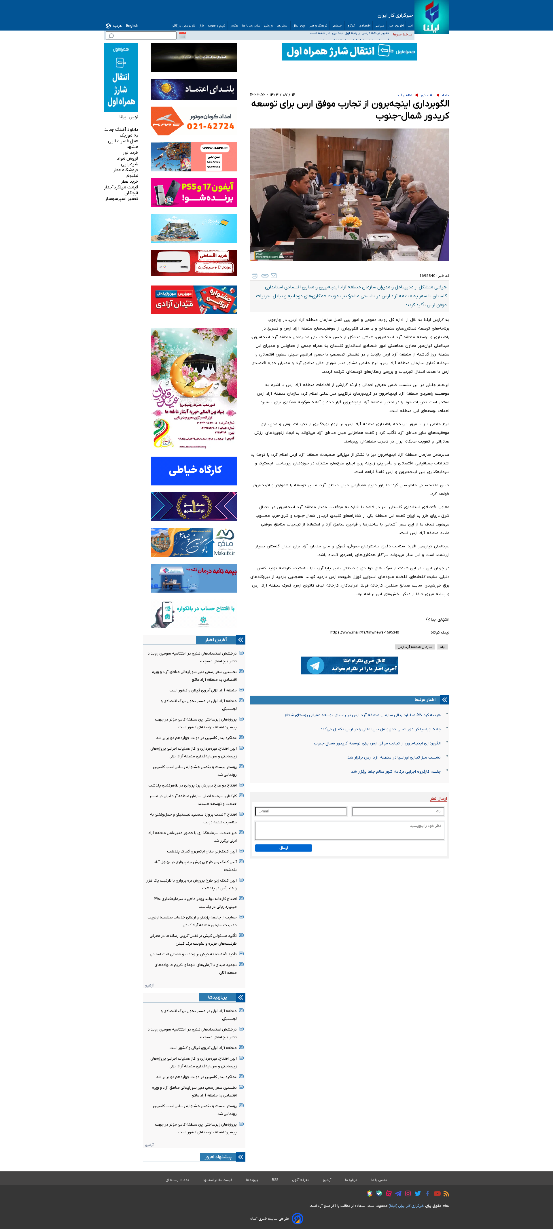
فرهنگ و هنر (318, 26)
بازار (201, 26)
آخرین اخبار (396, 26)
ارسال (283, 848)
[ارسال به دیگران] (273, 276)
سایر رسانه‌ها (251, 26)
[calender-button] (183, 35)
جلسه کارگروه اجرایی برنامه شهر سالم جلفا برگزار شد (396, 771)
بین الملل (298, 26)
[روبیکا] (368, 1194)
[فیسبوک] (426, 1194)
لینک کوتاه (440, 632)
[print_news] (254, 276)
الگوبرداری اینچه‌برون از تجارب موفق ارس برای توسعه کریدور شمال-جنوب (377, 743)
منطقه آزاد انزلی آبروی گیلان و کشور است (203, 690)
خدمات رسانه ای (178, 1180)
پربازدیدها (217, 997)
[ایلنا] (431, 17)
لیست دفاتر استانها (217, 1180)
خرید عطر (129, 181)
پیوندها (252, 1180)
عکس (234, 26)
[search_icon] (111, 36)
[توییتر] (416, 1194)
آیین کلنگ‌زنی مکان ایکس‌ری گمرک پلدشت (202, 851)
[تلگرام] (397, 1194)
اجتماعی (337, 26)
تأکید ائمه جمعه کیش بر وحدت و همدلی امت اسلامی (193, 954)
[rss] (445, 1194)
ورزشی (268, 26)
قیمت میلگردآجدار (121, 187)
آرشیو (149, 985)
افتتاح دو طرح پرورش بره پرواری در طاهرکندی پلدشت (192, 785)
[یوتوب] (436, 1194)
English (132, 25)
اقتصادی (365, 26)
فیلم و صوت (217, 26)
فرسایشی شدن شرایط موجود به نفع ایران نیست (351, 34)
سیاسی (379, 26)
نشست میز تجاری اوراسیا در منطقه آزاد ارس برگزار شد (394, 757)
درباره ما (351, 1180)
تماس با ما (379, 1180)
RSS (275, 1180)
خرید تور (130, 153)
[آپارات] (387, 1194)
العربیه (118, 25)
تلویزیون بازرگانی (183, 26)
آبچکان (131, 193)
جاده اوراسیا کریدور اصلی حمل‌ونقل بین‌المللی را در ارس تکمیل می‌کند (380, 729)
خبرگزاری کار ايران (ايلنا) (406, 1205)
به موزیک (129, 135)
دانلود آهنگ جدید (121, 130)
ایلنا (410, 26)
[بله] (377, 1194)
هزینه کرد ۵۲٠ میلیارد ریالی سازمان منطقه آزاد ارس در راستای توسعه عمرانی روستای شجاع (363, 715)
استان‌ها (283, 26)
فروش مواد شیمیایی (127, 161)
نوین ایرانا (128, 117)
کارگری (350, 26)
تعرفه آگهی (300, 1180)
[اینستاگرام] (407, 1194)
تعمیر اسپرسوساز (121, 199)
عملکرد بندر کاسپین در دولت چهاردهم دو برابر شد (196, 737)
